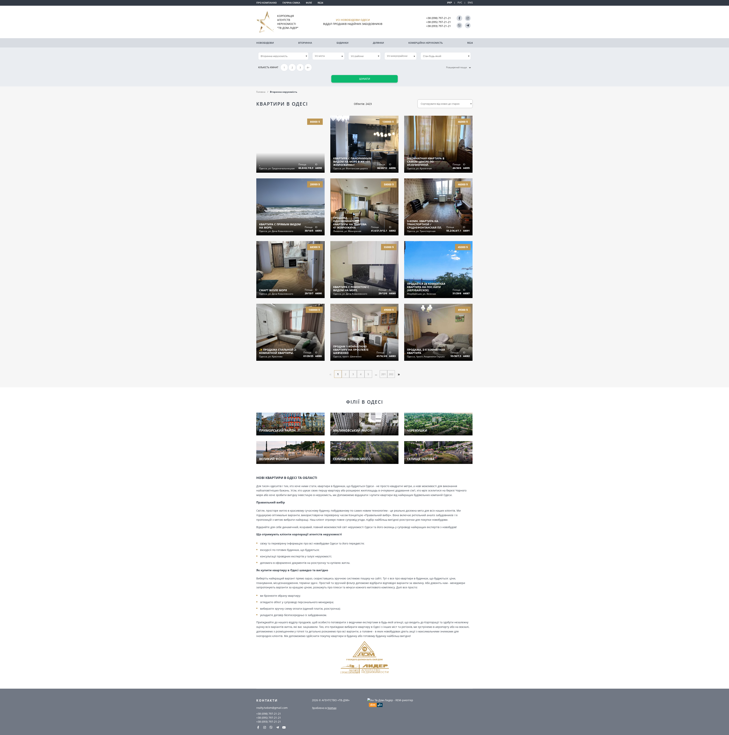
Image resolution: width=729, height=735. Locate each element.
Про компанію (266, 2)
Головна (260, 91)
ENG (470, 2)
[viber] (459, 25)
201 (383, 374)
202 (391, 374)
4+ (308, 67)
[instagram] (468, 18)
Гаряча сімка (291, 2)
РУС (460, 2)
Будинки (342, 42)
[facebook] (459, 18)
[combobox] (328, 56)
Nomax (331, 708)
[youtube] (284, 727)
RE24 (320, 2)
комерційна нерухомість (425, 42)
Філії (309, 2)
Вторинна (305, 42)
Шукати (364, 78)
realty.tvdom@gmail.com (272, 708)
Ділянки (378, 42)
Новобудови (265, 42)
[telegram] (468, 25)
